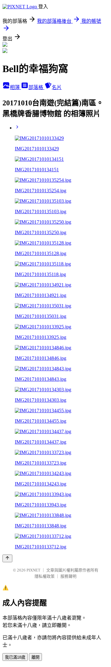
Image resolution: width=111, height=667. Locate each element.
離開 (35, 657)
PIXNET (33, 570)
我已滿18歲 (15, 657)
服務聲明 (68, 576)
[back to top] (7, 558)
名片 (57, 87)
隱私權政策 (45, 576)
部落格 (36, 87)
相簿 (15, 87)
